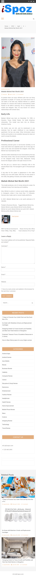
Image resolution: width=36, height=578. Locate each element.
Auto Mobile (5, 361)
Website (3, 282)
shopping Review (7, 421)
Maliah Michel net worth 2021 (20, 209)
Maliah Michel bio (28, 205)
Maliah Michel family (20, 207)
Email (3, 274)
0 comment (20, 94)
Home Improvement (8, 406)
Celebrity (4, 372)
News (3, 413)
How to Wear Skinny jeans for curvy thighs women (17, 340)
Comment (4, 246)
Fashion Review (6, 394)
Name (3, 267)
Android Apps (6, 353)
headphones (5, 398)
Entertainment (6, 391)
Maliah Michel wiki (15, 211)
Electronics (5, 387)
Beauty (4, 365)
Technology (5, 424)
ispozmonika (6, 504)
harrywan (5, 94)
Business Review (5, 89)
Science (4, 417)
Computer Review (7, 376)
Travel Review (6, 428)
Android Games (6, 357)
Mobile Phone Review (8, 409)
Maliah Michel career (7, 207)
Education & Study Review (10, 383)
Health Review (6, 402)
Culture (4, 379)
